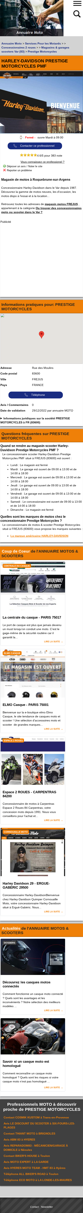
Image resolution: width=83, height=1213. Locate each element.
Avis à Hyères (34, 1168)
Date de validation (12, 410)
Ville (3, 379)
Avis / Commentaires (14, 404)
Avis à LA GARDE (26, 1161)
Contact (34, 1207)
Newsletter (47, 1207)
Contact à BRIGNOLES (29, 1133)
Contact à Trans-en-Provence (36, 1117)
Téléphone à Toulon (31, 1174)
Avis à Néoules (36, 1147)
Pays (3, 385)
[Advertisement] (41, 260)
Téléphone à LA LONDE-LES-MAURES (38, 1180)
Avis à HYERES (19, 1139)
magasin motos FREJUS (61, 204)
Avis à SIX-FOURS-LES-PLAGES (39, 1125)
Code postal (8, 373)
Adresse (6, 367)
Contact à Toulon (27, 1155)
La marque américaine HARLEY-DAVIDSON (39, 535)
